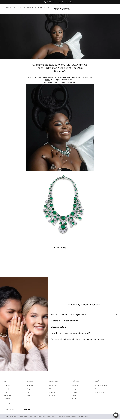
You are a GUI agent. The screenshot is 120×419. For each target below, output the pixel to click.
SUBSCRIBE (26, 409)
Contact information (71, 416)
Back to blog (61, 248)
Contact (29, 395)
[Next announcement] (94, 2)
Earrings (6, 389)
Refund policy (33, 416)
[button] (2, 9)
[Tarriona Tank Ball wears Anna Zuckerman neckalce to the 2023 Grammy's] (60, 171)
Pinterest (75, 392)
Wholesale (52, 395)
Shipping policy (61, 416)
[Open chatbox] (115, 415)
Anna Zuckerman (13, 416)
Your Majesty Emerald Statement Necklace (59, 82)
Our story (30, 385)
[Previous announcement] (26, 2)
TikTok (74, 395)
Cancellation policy (82, 416)
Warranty (52, 392)
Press (28, 392)
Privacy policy (99, 389)
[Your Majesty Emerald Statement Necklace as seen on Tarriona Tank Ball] (63, 240)
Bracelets (7, 398)
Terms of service (100, 392)
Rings (6, 392)
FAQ (50, 389)
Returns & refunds (101, 385)
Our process (31, 389)
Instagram (75, 389)
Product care (53, 385)
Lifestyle (7, 385)
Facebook (75, 385)
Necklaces (7, 395)
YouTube (74, 398)
